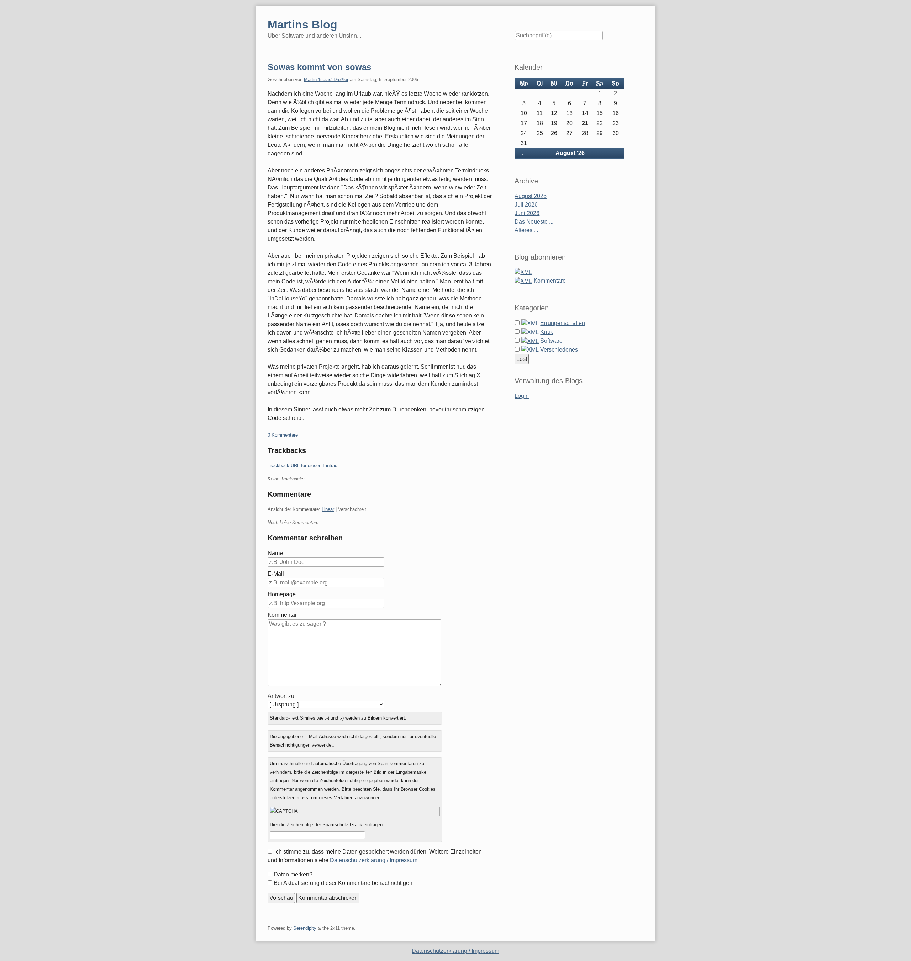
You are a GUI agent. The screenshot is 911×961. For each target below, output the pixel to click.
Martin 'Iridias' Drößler (326, 79)
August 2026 (531, 196)
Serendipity (304, 928)
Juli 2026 (526, 205)
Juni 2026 (527, 213)
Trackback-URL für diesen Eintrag (302, 465)
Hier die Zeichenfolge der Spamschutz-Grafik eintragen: (327, 824)
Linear (328, 509)
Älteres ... (526, 230)
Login (522, 396)
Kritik (546, 332)
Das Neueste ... (534, 222)
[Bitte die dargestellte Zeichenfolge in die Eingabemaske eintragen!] (355, 811)
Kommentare (549, 281)
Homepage (282, 594)
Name (275, 553)
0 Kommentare (283, 435)
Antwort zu (281, 696)
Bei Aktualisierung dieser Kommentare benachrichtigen (343, 883)
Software (551, 341)
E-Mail (276, 574)
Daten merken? (293, 874)
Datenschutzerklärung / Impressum (373, 860)
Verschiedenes (559, 350)
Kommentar (282, 615)
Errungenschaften (562, 323)
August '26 (570, 153)
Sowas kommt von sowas (319, 67)
